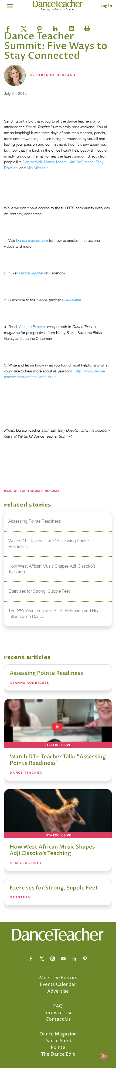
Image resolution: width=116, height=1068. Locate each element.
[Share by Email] (70, 27)
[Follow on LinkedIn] (74, 958)
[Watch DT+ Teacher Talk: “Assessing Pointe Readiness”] (58, 723)
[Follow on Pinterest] (85, 958)
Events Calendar (58, 984)
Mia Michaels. (38, 167)
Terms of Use (58, 1013)
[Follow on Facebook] (31, 958)
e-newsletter (71, 300)
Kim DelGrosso (81, 161)
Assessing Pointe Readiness (46, 673)
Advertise (58, 991)
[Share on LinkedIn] (55, 27)
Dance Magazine (58, 1034)
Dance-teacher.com (32, 240)
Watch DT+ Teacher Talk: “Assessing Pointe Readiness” (58, 760)
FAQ (58, 1006)
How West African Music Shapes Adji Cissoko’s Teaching (52, 850)
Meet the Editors (58, 978)
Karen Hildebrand (56, 75)
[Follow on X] (41, 958)
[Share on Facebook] (8, 27)
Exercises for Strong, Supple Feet (54, 887)
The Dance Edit (58, 1054)
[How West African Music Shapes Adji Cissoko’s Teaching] (58, 813)
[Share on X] (23, 27)
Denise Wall (32, 161)
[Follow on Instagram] (52, 958)
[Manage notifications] (103, 1056)
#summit (52, 491)
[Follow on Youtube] (63, 958)
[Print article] (86, 27)
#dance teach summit (23, 491)
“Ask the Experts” (32, 326)
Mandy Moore (55, 161)
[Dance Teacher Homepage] (58, 5)
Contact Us (58, 1019)
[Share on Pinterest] (39, 27)
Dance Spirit (58, 1041)
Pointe (58, 1047)
